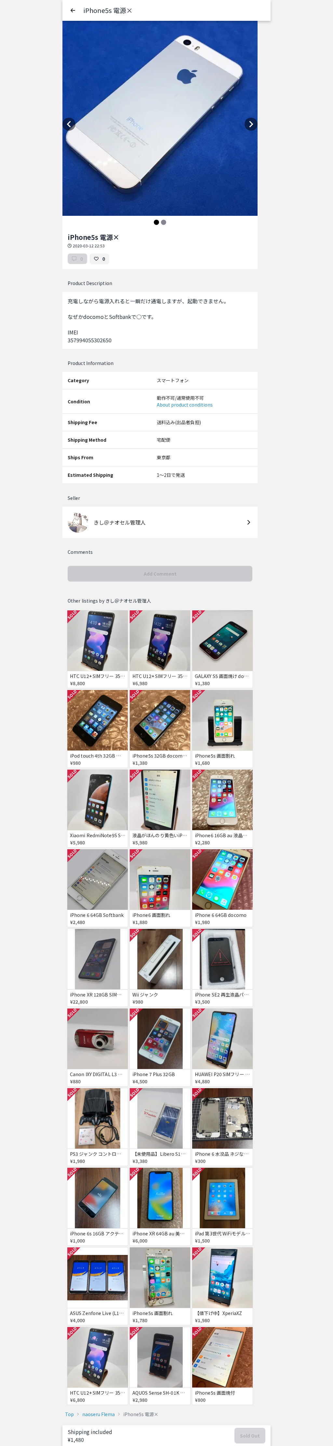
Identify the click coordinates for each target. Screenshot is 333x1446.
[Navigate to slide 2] (163, 222)
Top (69, 1414)
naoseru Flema (98, 1414)
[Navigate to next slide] (251, 124)
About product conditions (185, 404)
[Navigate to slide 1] (156, 222)
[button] (73, 10)
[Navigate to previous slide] (68, 124)
